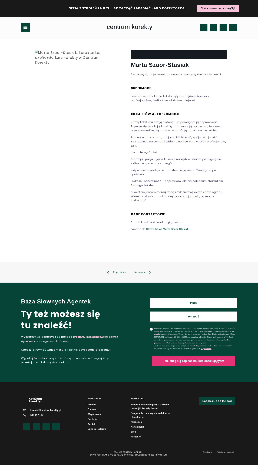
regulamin (158, 334)
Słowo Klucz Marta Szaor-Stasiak (167, 229)
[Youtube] (203, 27)
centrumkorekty (35, 400)
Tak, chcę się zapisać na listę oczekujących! (193, 361)
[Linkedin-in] (233, 27)
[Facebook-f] (223, 27)
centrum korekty (129, 26)
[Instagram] (213, 27)
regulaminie (206, 349)
